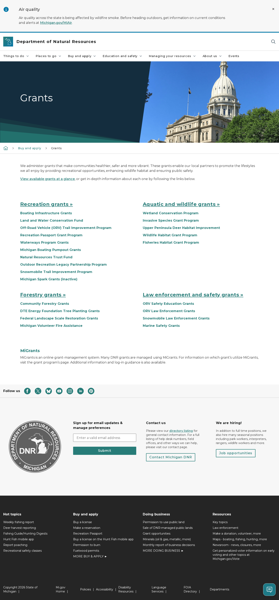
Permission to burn (86, 545)
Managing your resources (170, 56)
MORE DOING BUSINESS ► (163, 550)
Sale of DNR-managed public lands (168, 528)
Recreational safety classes (22, 550)
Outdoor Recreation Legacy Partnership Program (63, 264)
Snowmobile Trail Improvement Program (56, 272)
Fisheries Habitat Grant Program (171, 242)
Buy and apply (80, 56)
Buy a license (82, 522)
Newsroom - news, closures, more (237, 545)
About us (210, 56)
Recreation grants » (46, 204)
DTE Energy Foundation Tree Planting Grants (60, 311)
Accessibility (104, 589)
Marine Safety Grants (161, 326)
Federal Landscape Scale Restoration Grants (59, 318)
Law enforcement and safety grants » (193, 295)
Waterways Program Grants (44, 242)
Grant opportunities (156, 533)
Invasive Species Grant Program (171, 220)
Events (234, 56)
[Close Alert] (273, 9)
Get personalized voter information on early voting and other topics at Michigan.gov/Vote (244, 555)
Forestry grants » (43, 295)
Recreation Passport (87, 533)
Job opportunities (235, 453)
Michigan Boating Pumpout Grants (50, 250)
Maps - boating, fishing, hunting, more (240, 539)
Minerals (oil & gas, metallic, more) (167, 539)
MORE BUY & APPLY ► (90, 556)
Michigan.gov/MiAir (56, 23)
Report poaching (15, 545)
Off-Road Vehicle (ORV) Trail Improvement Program (66, 228)
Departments (219, 589)
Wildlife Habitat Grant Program (170, 235)
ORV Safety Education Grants (168, 304)
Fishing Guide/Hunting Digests (25, 533)
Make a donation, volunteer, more (237, 533)
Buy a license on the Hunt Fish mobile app (103, 539)
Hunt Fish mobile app (18, 539)
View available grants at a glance (47, 179)
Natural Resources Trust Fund (46, 257)
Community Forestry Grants (44, 304)
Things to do (13, 56)
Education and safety (120, 56)
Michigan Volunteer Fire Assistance (51, 326)
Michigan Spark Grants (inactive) (48, 279)
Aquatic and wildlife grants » (181, 204)
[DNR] (5, 148)
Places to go (46, 56)
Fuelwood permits (86, 550)
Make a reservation (86, 528)
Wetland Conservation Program (171, 213)
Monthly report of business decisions (169, 545)
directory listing (181, 431)
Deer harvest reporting (19, 528)
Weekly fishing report (18, 522)
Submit (104, 451)
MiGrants (30, 350)
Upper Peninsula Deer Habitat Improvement (181, 228)
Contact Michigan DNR (170, 457)
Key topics (220, 522)
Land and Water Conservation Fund (51, 220)
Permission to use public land (163, 522)
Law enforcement (225, 528)
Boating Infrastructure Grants (46, 213)
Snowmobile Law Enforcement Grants (176, 318)
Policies (85, 589)
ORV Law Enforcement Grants (169, 311)
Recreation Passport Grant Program (51, 235)
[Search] (273, 41)
